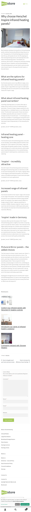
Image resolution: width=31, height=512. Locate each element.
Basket (24, 508)
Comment (6, 379)
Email (5, 405)
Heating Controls (5, 445)
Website (5, 412)
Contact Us (4, 479)
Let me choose (4, 504)
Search (15, 509)
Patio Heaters (4, 442)
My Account (4, 485)
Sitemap (3, 469)
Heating (7, 355)
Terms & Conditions (6, 466)
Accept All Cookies (25, 504)
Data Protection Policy (6, 463)
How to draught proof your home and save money (7, 361)
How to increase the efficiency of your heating (23, 361)
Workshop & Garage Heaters (8, 439)
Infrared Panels (5, 433)
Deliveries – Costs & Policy (7, 460)
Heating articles (5, 447)
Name (5, 399)
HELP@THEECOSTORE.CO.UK (8, 482)
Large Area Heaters (6, 436)
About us (3, 458)
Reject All (17, 504)
